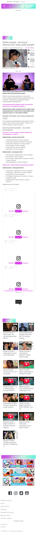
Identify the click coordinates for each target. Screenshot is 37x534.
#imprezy (11, 47)
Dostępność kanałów (6, 500)
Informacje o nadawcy (6, 518)
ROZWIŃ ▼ (19, 211)
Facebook (10, 1)
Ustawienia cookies (18, 521)
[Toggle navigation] (4, 6)
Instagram (17, 1)
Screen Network (4, 524)
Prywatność (4, 509)
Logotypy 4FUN (5, 506)
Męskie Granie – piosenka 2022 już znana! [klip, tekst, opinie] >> (18, 165)
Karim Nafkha (31, 47)
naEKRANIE (3, 527)
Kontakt (2, 503)
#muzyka (21, 47)
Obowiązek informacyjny (7, 512)
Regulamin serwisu (5, 515)
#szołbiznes (15, 47)
